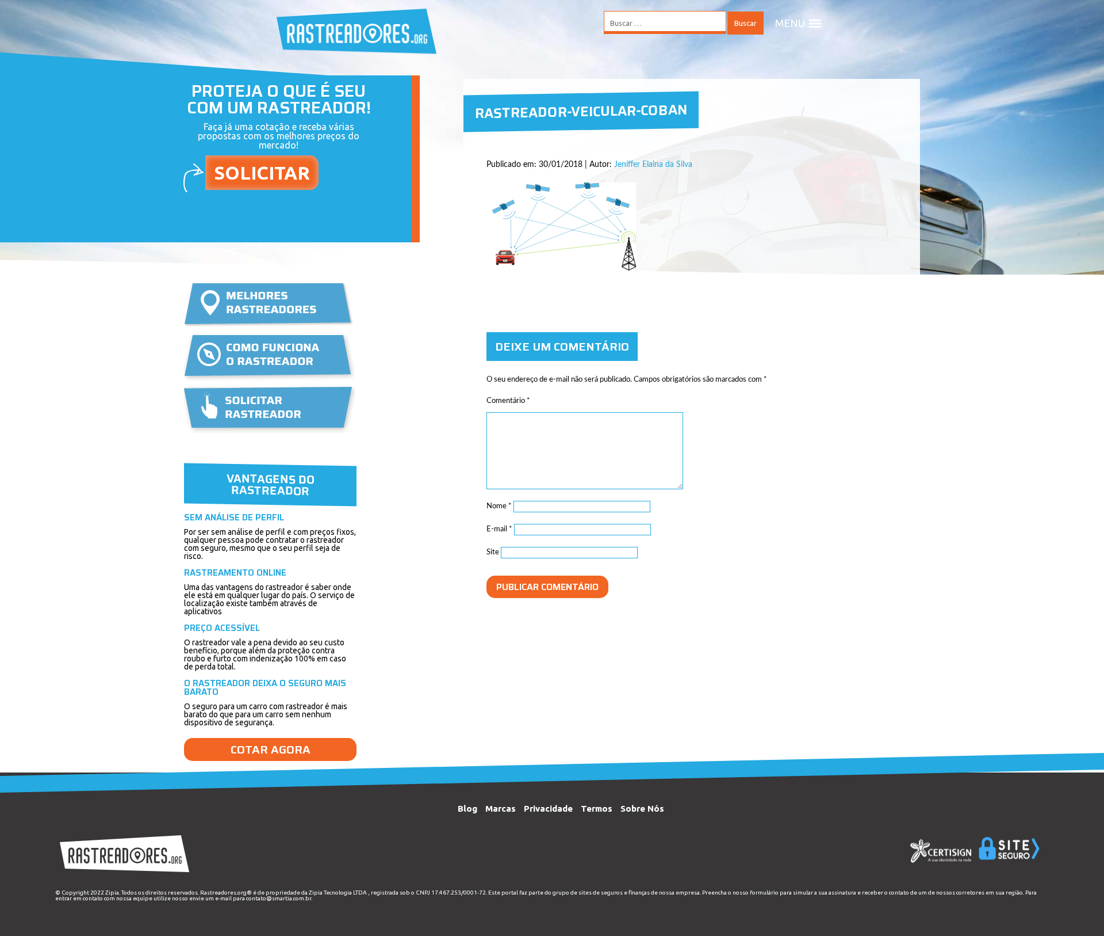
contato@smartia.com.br (278, 898)
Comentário (508, 401)
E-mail (499, 529)
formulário (764, 892)
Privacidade (548, 808)
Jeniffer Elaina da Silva (653, 165)
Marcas (500, 808)
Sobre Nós (642, 808)
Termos (596, 808)
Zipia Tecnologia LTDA (338, 892)
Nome (499, 506)
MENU (790, 23)
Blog (467, 808)
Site (492, 552)
